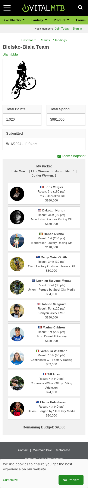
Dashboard (28, 40)
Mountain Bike (42, 450)
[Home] (43, 7)
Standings (60, 40)
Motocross (63, 450)
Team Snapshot (73, 156)
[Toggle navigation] (7, 7)
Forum (80, 20)
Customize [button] (10, 480)
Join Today (62, 28)
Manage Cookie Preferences (44, 458)
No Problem (71, 480)
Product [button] (60, 20)
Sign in (77, 28)
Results (45, 40)
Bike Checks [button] (12, 20)
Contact (23, 450)
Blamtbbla (10, 54)
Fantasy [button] (37, 20)
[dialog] (44, 473)
